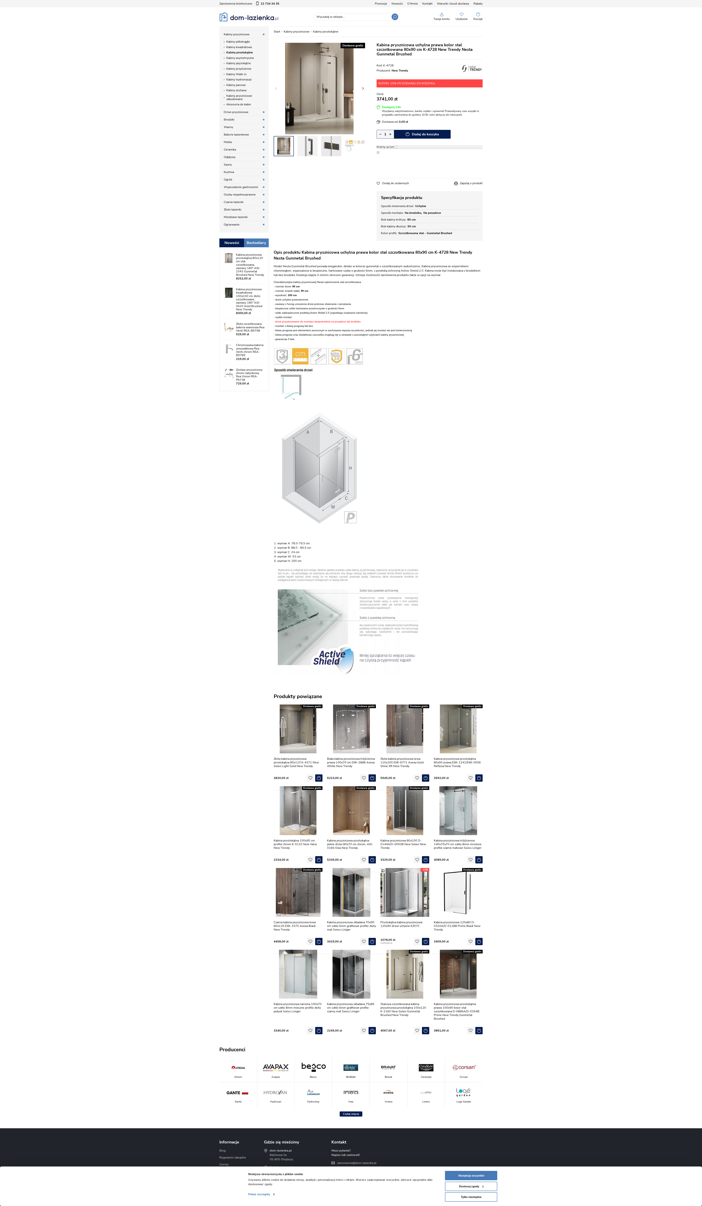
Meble (228, 142)
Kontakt (427, 4)
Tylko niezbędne (471, 1197)
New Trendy (400, 71)
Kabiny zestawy (236, 90)
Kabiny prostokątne (325, 32)
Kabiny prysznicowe (297, 32)
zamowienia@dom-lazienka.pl (356, 1163)
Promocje (381, 4)
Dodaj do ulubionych (395, 183)
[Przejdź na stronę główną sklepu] (248, 16)
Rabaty (478, 4)
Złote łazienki (232, 210)
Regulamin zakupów (232, 1158)
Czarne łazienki (234, 202)
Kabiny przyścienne (238, 69)
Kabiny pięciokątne (238, 63)
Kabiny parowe (236, 85)
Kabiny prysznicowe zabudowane (239, 97)
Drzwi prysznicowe (236, 112)
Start (277, 32)
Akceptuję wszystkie (471, 1175)
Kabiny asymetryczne (240, 58)
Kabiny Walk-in (236, 74)
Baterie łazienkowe (236, 135)
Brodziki (229, 120)
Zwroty (224, 1164)
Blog (222, 1151)
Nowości (397, 4)
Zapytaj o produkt (471, 183)
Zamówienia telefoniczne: (249, 4)
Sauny (228, 165)
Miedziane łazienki (236, 217)
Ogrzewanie (231, 225)
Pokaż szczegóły (259, 1194)
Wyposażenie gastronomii (241, 187)
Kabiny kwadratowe (239, 47)
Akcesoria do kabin (238, 104)
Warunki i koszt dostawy (453, 4)
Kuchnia (229, 172)
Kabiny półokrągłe (238, 42)
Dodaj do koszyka (425, 134)
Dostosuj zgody (469, 1186)
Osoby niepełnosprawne (240, 195)
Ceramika (230, 150)
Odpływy (229, 157)
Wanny (228, 127)
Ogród (228, 180)
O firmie (412, 4)
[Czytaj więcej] (351, 1114)
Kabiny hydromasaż (239, 80)
